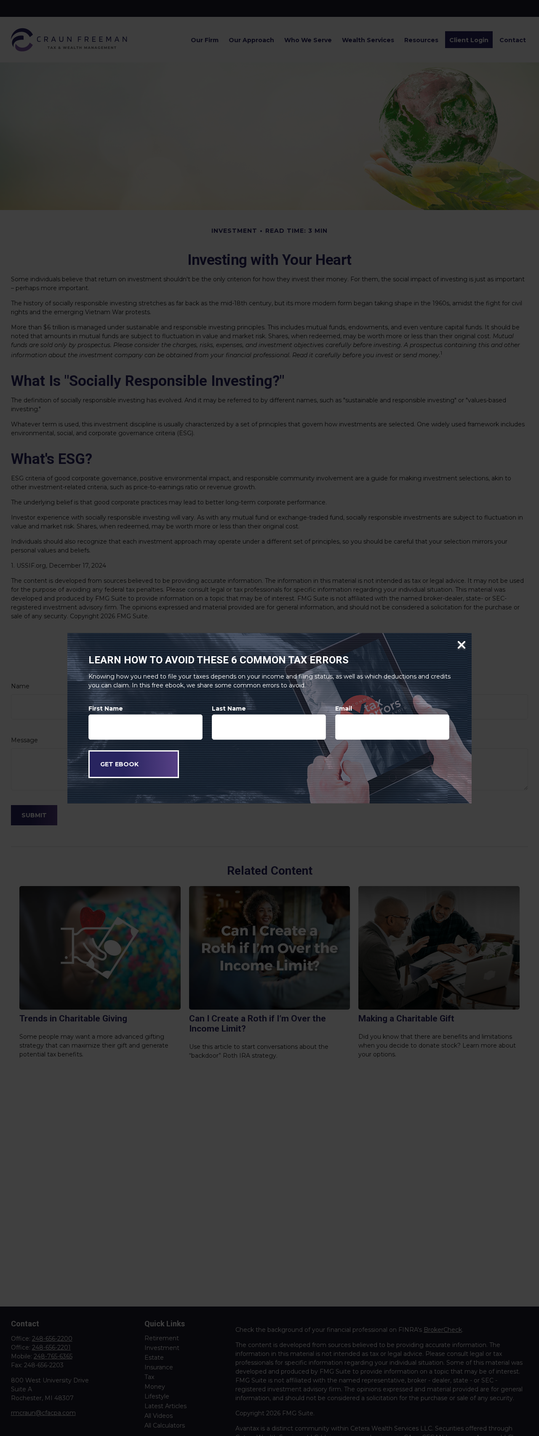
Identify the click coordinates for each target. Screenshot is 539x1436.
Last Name (229, 708)
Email (343, 708)
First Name (105, 708)
